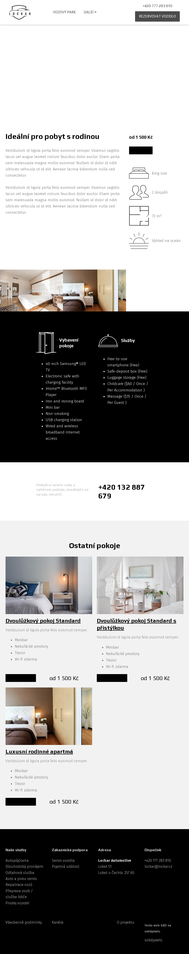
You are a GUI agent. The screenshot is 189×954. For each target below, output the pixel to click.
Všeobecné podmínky (24, 922)
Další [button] (88, 12)
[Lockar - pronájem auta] (20, 12)
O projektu (125, 922)
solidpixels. (154, 940)
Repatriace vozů (19, 884)
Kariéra (57, 922)
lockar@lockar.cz (158, 866)
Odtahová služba (20, 873)
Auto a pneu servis (21, 878)
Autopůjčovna (17, 860)
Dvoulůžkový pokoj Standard (43, 621)
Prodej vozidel (17, 903)
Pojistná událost (65, 866)
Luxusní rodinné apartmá (39, 751)
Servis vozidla (63, 860)
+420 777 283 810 (158, 860)
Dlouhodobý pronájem (24, 866)
